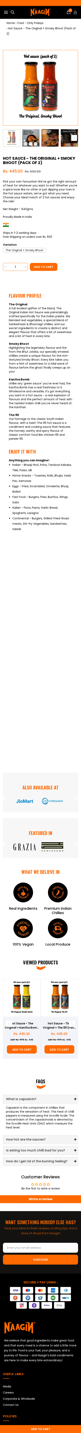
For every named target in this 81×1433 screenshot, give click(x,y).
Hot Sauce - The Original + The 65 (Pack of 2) (59, 1025)
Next (77, 799)
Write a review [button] (40, 1199)
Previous (4, 799)
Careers (8, 1393)
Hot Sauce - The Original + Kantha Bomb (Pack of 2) (22, 1025)
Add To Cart (21, 1050)
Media (7, 1386)
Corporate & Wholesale (19, 1399)
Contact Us (10, 1405)
